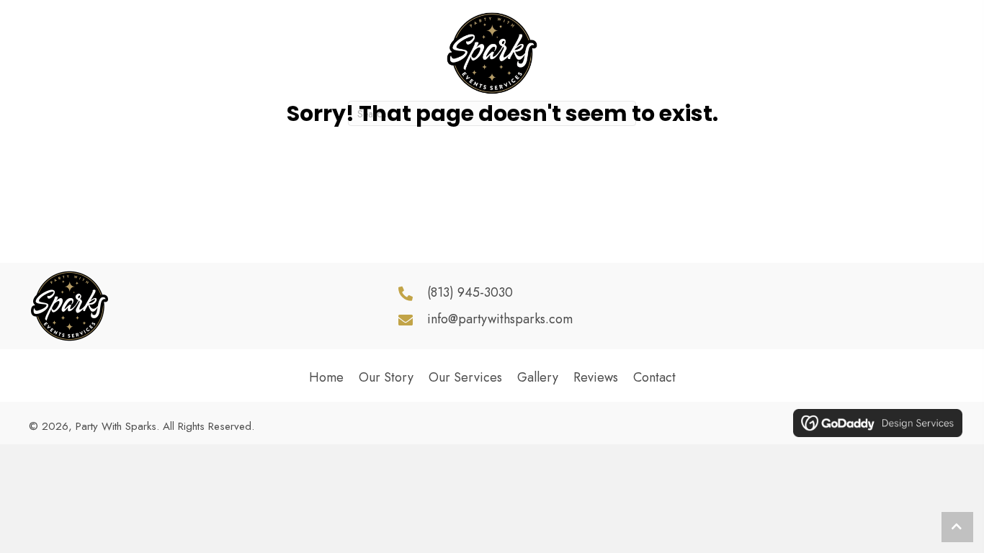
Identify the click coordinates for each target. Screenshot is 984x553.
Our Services (465, 377)
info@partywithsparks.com (500, 319)
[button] (883, 306)
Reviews (595, 377)
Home (326, 377)
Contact (654, 377)
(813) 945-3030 (470, 292)
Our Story (386, 377)
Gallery (537, 377)
